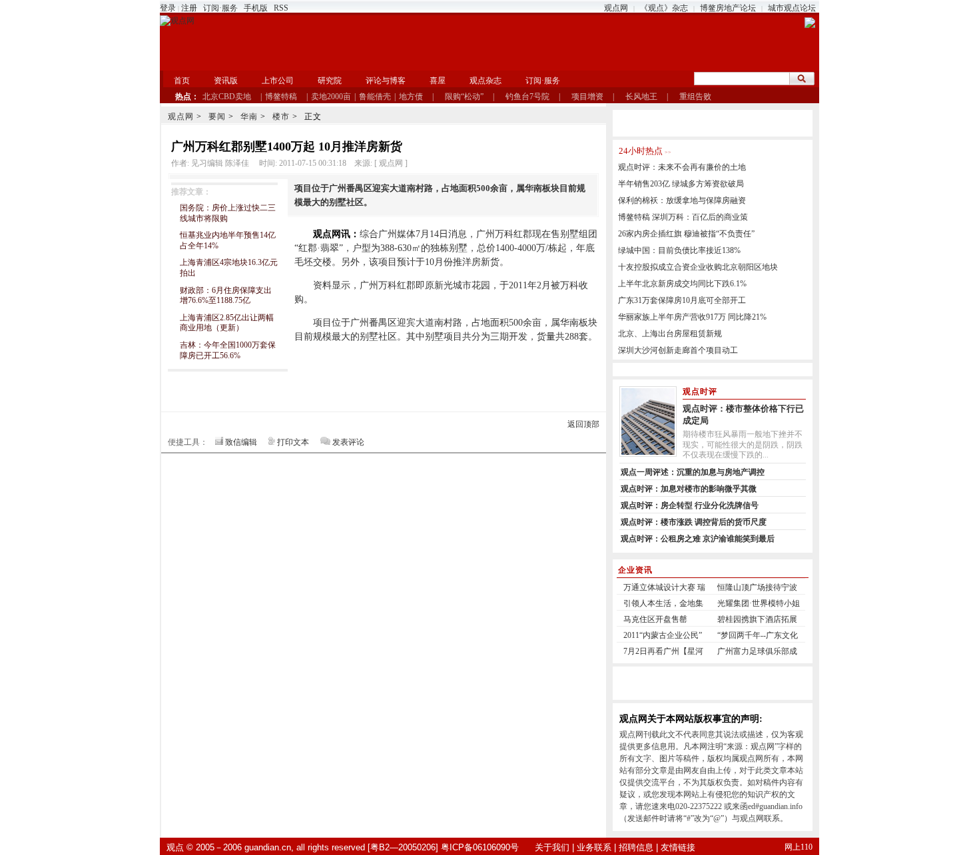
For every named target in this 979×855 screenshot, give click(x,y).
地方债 (411, 96)
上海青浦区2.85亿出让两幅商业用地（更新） (227, 323)
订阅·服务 (220, 8)
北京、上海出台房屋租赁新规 (670, 333)
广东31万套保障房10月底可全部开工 (682, 300)
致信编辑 (241, 442)
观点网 (616, 8)
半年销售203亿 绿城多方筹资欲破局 (681, 183)
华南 (249, 116)
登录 (168, 8)
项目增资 (587, 96)
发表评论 (348, 442)
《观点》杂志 (664, 8)
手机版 (256, 8)
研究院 (330, 80)
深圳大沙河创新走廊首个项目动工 (678, 350)
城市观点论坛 (792, 8)
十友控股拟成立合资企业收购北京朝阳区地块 (698, 267)
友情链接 (678, 847)
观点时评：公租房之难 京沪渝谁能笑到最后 (698, 538)
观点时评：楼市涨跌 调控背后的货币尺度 (694, 522)
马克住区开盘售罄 (655, 619)
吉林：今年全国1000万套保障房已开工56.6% (228, 350)
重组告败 (695, 96)
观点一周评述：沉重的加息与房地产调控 (693, 472)
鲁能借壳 (375, 96)
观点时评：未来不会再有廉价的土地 (682, 167)
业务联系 (594, 847)
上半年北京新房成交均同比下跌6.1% (682, 283)
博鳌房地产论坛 (728, 8)
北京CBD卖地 (226, 96)
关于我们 (552, 847)
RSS (281, 8)
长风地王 (641, 96)
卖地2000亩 (331, 96)
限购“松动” (464, 96)
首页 (182, 80)
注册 (189, 8)
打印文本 (293, 442)
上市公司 (278, 80)
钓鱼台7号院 (527, 96)
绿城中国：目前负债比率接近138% (679, 250)
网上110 (799, 847)
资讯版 (226, 80)
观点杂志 (485, 80)
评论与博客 (386, 80)
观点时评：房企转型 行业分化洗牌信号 (690, 505)
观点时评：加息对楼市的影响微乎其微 (689, 488)
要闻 (217, 116)
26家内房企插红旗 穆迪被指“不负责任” (686, 233)
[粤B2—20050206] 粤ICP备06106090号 (443, 847)
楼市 (281, 116)
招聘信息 (636, 847)
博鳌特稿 (281, 96)
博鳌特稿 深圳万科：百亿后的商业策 (683, 217)
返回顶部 (583, 424)
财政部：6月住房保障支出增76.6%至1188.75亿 (226, 296)
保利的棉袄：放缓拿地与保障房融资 (682, 200)
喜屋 (438, 80)
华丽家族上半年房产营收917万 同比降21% (692, 317)
